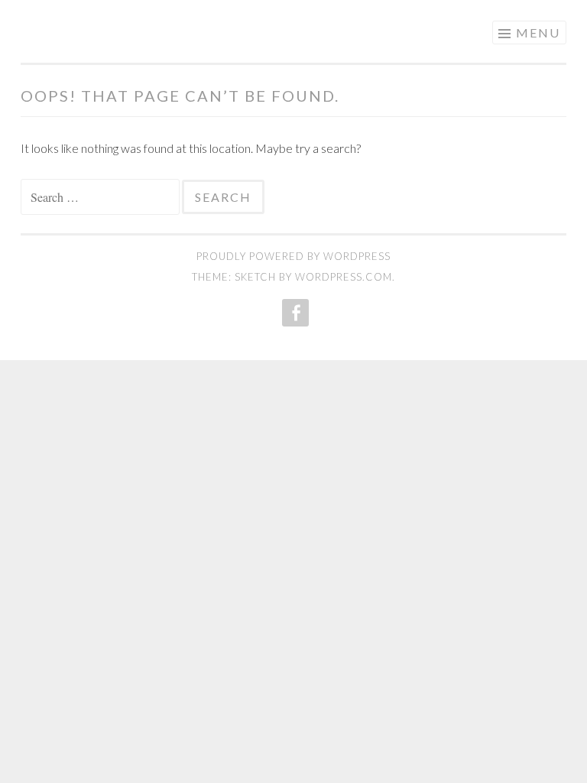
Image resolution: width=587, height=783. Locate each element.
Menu (538, 32)
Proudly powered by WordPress (293, 256)
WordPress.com (343, 277)
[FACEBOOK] (294, 313)
